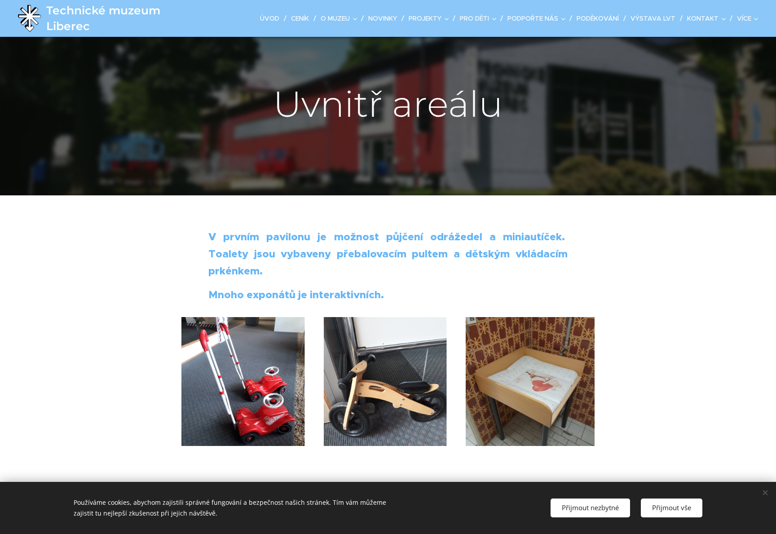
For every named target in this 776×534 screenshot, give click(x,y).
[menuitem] (272, 18)
